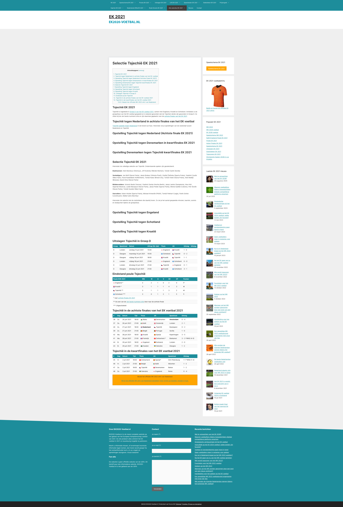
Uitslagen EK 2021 (160, 2)
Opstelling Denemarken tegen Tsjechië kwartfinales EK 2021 (135, 83)
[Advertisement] (171, 42)
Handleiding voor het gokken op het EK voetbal (211, 474)
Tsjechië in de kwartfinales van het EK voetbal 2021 (132, 100)
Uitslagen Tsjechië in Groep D (125, 93)
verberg (141, 70)
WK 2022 (209, 127)
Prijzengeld (223, 2)
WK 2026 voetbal (212, 130)
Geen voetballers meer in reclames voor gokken (212, 452)
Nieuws (190, 8)
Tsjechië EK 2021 (120, 74)
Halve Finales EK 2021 (214, 143)
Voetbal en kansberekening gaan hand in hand (211, 450)
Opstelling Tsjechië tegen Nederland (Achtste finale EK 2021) (135, 78)
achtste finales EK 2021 (126, 298)
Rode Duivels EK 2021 (156, 8)
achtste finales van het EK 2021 (175, 116)
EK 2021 (113, 2)
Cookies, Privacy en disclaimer (192, 504)
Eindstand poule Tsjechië (123, 96)
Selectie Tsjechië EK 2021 (123, 85)
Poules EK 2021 (144, 2)
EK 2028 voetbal (212, 132)
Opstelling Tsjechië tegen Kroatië (126, 91)
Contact (199, 8)
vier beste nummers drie (135, 302)
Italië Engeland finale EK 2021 (217, 138)
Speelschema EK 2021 (126, 2)
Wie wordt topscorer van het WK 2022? (209, 461)
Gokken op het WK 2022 (203, 466)
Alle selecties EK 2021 (176, 8)
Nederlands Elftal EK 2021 (135, 8)
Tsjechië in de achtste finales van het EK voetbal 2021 (133, 98)
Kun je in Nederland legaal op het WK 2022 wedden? (214, 455)
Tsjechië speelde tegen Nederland (125, 126)
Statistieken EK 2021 (209, 2)
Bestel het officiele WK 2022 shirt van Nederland (137, 102)
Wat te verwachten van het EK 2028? (208, 434)
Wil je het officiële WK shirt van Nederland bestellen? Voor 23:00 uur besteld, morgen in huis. (155, 381)
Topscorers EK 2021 (213, 154)
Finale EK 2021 (211, 141)
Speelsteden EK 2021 (190, 2)
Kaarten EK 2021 (116, 8)
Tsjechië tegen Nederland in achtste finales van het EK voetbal (136, 76)
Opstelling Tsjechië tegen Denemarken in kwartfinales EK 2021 (136, 80)
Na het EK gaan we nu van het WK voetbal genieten (213, 458)
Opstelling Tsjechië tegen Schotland (127, 89)
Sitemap (178, 504)
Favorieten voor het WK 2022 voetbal (208, 463)
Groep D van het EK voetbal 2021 (141, 112)
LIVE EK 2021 (174, 2)
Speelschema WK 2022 (214, 135)
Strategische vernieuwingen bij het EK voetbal (211, 442)
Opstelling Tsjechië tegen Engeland (126, 87)
